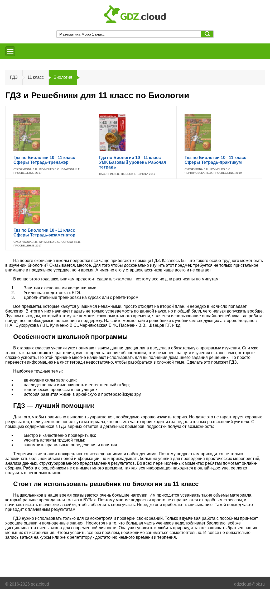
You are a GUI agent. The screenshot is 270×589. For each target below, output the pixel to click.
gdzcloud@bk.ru (249, 584)
